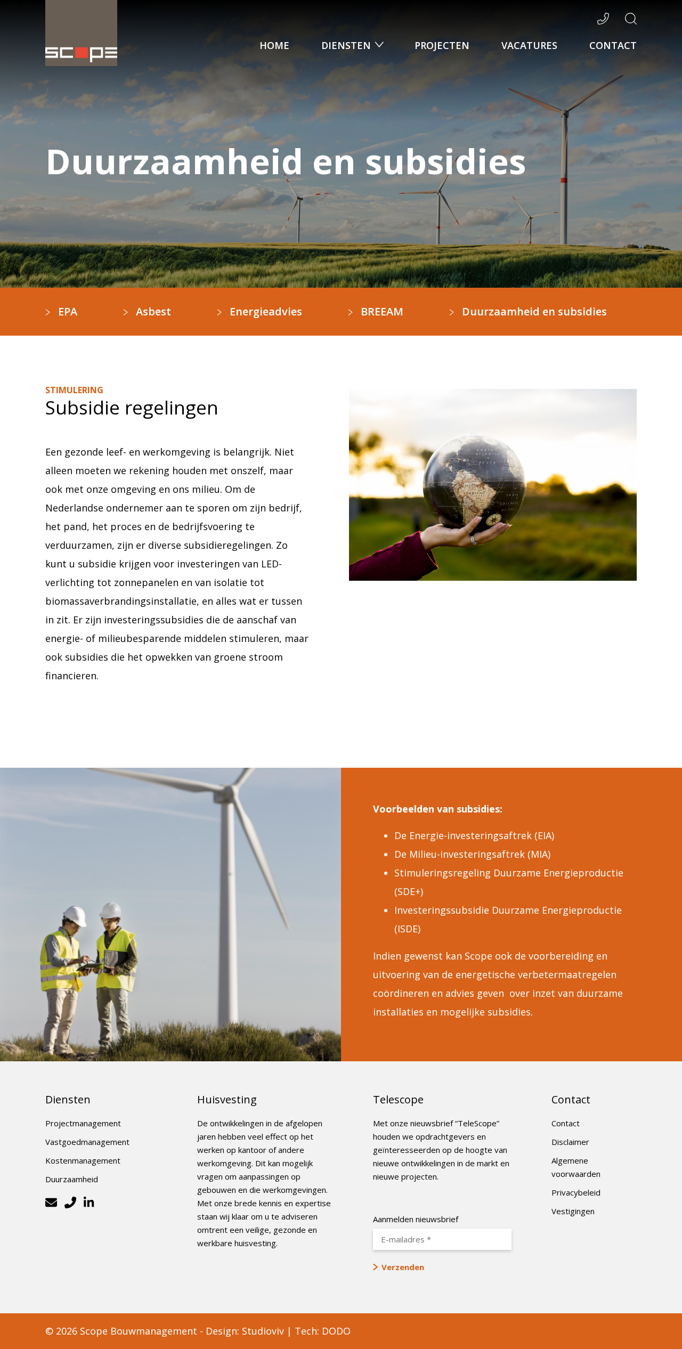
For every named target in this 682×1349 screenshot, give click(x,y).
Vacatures (529, 45)
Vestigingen (573, 1211)
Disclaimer (570, 1141)
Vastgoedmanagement (87, 1141)
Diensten (347, 45)
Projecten (442, 45)
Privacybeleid (575, 1192)
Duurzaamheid (71, 1179)
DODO (336, 1330)
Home (274, 45)
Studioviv (263, 1330)
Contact (613, 45)
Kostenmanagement (82, 1160)
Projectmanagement (83, 1123)
